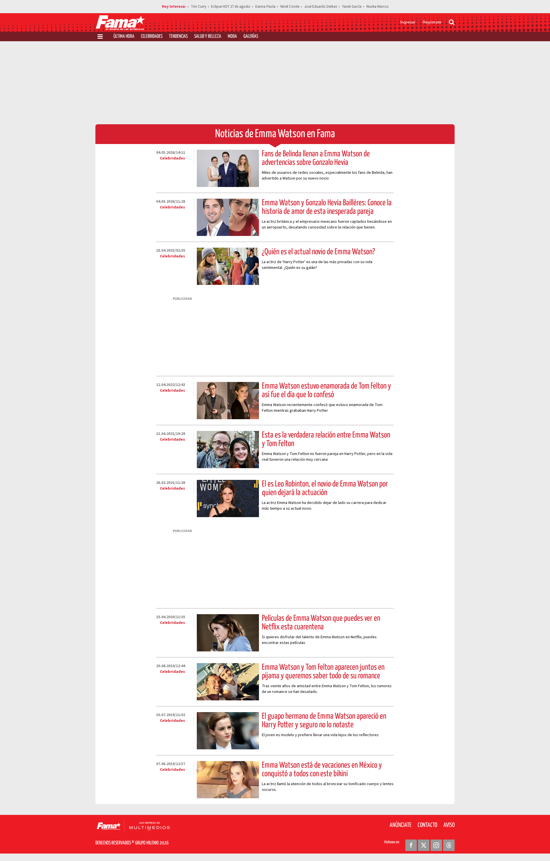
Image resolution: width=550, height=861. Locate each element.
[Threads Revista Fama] (449, 845)
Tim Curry (198, 6)
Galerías (250, 36)
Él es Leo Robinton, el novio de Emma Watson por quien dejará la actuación (325, 488)
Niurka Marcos (377, 6)
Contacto (427, 825)
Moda (232, 36)
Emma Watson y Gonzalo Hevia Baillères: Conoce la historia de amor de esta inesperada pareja (327, 207)
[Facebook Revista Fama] (411, 845)
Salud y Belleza (207, 36)
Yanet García (352, 6)
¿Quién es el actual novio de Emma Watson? (318, 252)
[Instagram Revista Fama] (436, 845)
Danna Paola (265, 6)
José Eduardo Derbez (320, 6)
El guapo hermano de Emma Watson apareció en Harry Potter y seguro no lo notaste (324, 720)
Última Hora (123, 36)
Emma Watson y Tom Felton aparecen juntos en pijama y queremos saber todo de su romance (323, 671)
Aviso (449, 825)
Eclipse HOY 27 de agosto (230, 6)
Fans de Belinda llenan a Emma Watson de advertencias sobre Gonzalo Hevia (316, 158)
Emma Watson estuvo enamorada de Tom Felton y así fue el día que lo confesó (326, 390)
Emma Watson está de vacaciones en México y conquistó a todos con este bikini (322, 769)
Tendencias (178, 36)
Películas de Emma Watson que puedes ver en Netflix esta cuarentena (321, 622)
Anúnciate (400, 825)
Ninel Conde (289, 6)
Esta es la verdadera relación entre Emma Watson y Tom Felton (326, 439)
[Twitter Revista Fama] (423, 845)
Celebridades (151, 36)
